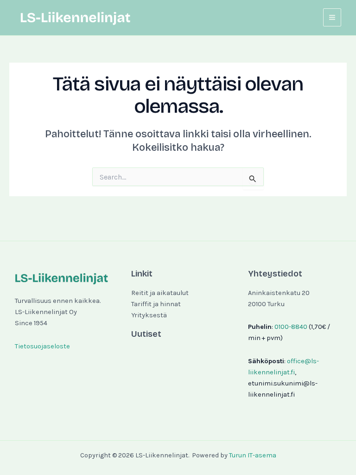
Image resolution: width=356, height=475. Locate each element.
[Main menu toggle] (332, 17)
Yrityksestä (149, 315)
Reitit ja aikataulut (160, 293)
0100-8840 (290, 327)
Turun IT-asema (252, 455)
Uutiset (146, 334)
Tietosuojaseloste (42, 346)
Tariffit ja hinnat (156, 304)
